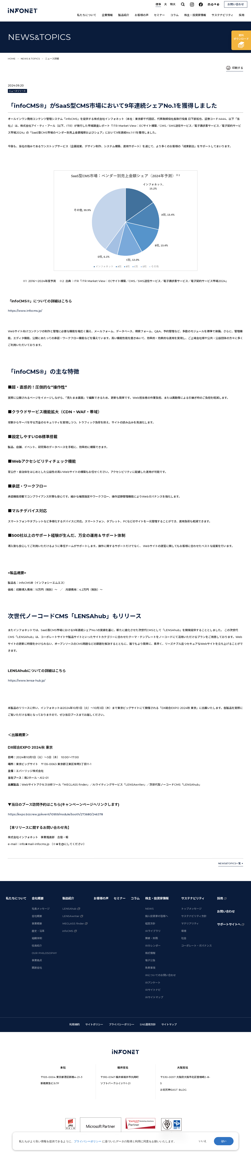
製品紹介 (123, 15)
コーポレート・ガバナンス (196, 945)
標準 (158, 4)
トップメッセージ (191, 908)
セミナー (159, 15)
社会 (183, 938)
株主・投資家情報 (195, 15)
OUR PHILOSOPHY (44, 953)
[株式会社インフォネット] (22, 10)
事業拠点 (37, 960)
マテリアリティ (190, 923)
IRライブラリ (153, 930)
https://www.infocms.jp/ (25, 311)
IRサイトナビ (153, 989)
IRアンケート (152, 982)
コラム (174, 15)
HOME (11, 58)
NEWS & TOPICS (30, 58)
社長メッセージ (41, 908)
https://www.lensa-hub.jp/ (26, 680)
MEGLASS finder (73, 923)
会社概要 (38, 898)
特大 (173, 4)
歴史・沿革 (38, 930)
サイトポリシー (94, 1024)
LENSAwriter (70, 916)
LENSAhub (69, 908)
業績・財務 (151, 938)
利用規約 (74, 1024)
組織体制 (37, 938)
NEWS (149, 908)
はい (223, 1141)
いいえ (202, 1141)
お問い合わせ (226, 911)
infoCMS (67, 930)
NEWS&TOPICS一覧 (229, 863)
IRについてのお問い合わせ (160, 975)
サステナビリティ (222, 15)
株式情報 (150, 953)
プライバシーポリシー (121, 1024)
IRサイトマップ (154, 997)
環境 (183, 930)
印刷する (237, 68)
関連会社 (37, 967)
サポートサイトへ (229, 924)
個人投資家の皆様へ (156, 916)
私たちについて (86, 15)
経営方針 (150, 923)
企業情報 (107, 15)
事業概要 (37, 923)
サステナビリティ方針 (193, 916)
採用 (241, 15)
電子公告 (150, 960)
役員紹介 (37, 945)
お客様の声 (141, 15)
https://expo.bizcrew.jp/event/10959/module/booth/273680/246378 (55, 814)
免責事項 (150, 967)
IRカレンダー (153, 945)
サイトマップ (169, 1024)
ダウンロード (241, 37)
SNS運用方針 (148, 1024)
